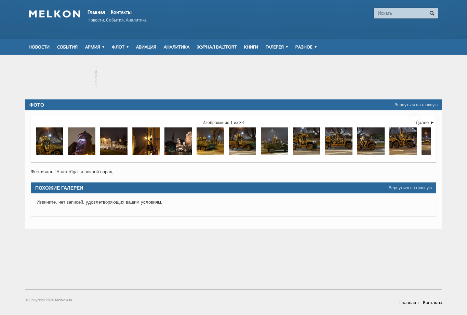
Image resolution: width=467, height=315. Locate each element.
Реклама (96, 77)
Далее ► (425, 122)
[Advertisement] (233, 77)
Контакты (121, 12)
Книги (251, 47)
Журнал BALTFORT (217, 47)
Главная (96, 12)
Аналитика (176, 47)
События (67, 47)
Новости (39, 47)
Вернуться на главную (416, 104)
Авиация (146, 47)
